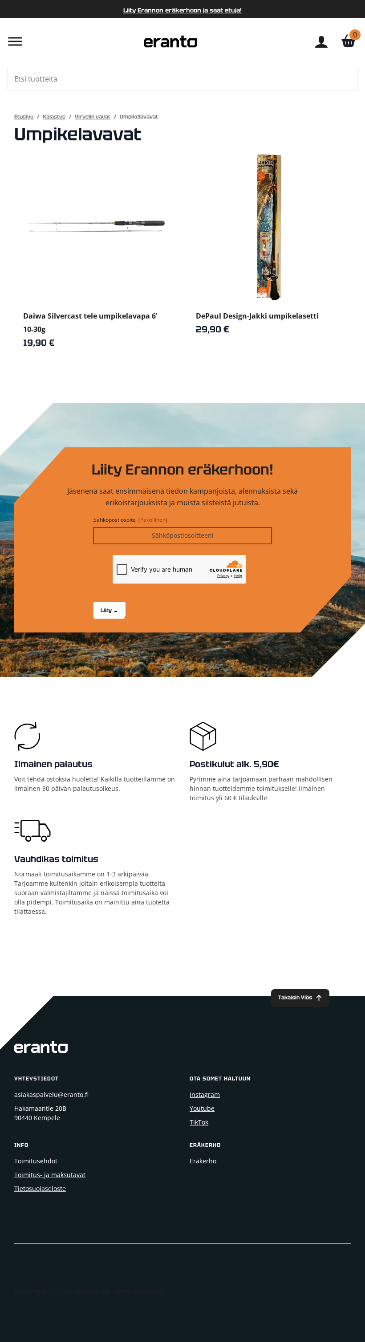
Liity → (109, 610)
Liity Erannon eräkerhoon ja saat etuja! (182, 10)
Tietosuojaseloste (40, 1188)
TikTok (199, 1122)
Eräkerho (203, 1161)
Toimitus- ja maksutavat (49, 1174)
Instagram (205, 1094)
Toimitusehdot (35, 1161)
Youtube (202, 1108)
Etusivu (23, 116)
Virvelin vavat (92, 116)
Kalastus (54, 116)
